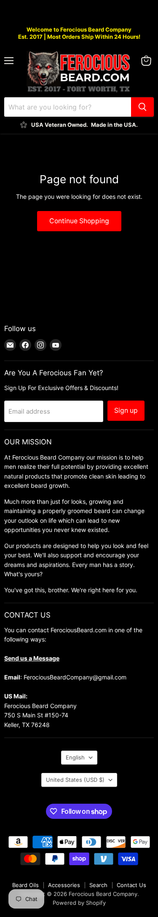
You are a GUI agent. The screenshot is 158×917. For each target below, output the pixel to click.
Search (98, 885)
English (75, 757)
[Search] (142, 107)
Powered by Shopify (79, 902)
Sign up (126, 410)
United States (75, 779)
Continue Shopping (79, 221)
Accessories (64, 885)
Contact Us (131, 885)
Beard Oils (25, 885)
